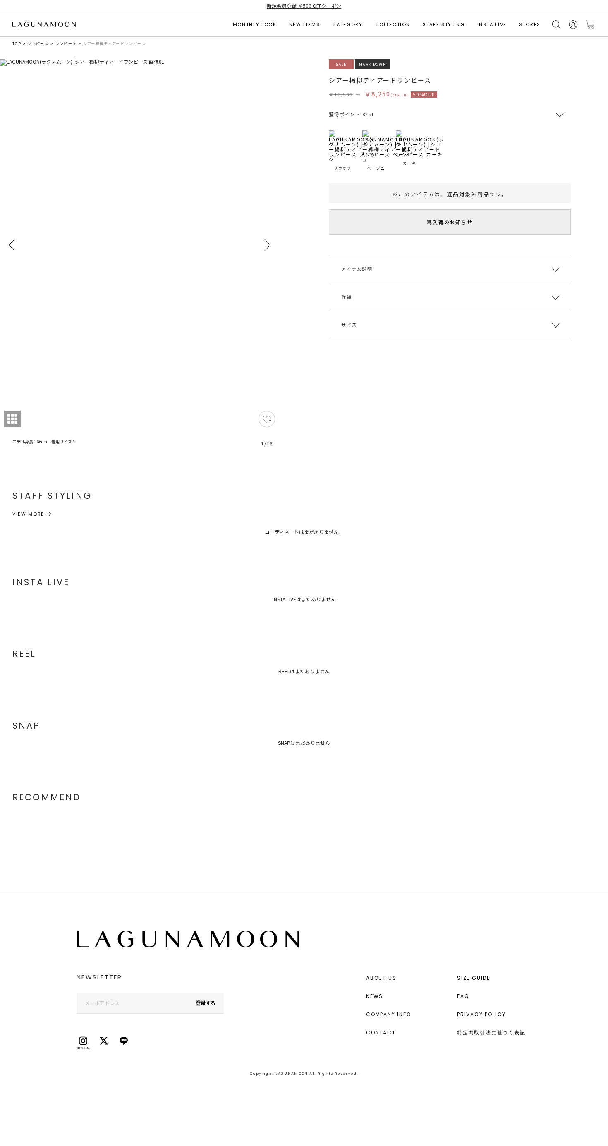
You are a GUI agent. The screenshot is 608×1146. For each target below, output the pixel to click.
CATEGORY (347, 24)
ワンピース (38, 43)
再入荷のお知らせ (449, 221)
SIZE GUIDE (473, 977)
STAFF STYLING (443, 24)
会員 (573, 24)
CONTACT (381, 1032)
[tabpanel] (139, 257)
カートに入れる (590, 24)
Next (266, 245)
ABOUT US (381, 977)
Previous (12, 245)
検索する (556, 24)
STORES (530, 24)
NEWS (374, 996)
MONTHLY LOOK (255, 24)
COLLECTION (393, 24)
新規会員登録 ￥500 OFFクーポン (304, 5)
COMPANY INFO (388, 1014)
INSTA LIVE (492, 24)
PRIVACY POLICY (481, 1014)
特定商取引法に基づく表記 (491, 1032)
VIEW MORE (28, 514)
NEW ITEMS (304, 24)
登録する (205, 1002)
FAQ (463, 996)
